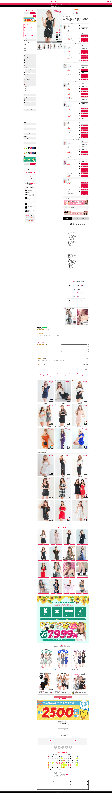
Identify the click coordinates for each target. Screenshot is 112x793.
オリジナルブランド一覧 (29, 133)
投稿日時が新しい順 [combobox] (41, 354)
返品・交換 (73, 781)
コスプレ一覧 (26, 86)
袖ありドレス (26, 48)
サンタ (25, 92)
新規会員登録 (62, 723)
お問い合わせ (32, 163)
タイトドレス (26, 44)
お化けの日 (26, 88)
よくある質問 (26, 163)
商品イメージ (84, 218)
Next (61, 26)
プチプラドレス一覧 (29, 109)
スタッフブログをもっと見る (63, 696)
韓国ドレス (26, 50)
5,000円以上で (50, 743)
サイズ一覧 (27, 124)
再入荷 (25, 30)
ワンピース (26, 52)
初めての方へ (40, 781)
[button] (63, 317)
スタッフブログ (26, 35)
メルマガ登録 (29, 166)
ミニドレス (27, 40)
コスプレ (27, 84)
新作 (25, 27)
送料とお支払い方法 (58, 781)
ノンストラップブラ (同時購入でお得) (70, 207)
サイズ (67, 218)
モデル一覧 (27, 138)
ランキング (26, 24)
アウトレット (26, 32)
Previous (38, 26)
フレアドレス (26, 46)
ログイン (62, 729)
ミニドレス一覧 (26, 42)
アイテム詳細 (76, 218)
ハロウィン (26, 90)
